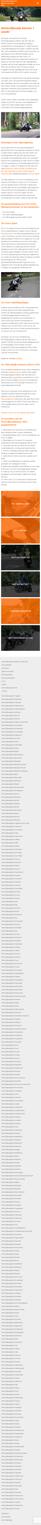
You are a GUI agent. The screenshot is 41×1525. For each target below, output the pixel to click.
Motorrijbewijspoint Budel (10, 813)
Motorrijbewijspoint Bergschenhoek (14, 768)
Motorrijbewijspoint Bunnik (10, 816)
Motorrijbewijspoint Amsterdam (12, 732)
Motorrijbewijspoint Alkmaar (11, 712)
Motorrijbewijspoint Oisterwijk (12, 1215)
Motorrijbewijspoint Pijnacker (11, 1244)
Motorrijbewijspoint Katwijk (11, 1074)
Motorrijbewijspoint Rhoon (10, 1260)
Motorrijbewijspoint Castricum (12, 826)
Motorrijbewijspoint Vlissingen (12, 1407)
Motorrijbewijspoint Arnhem (11, 738)
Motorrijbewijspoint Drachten (11, 882)
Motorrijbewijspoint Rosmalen (12, 1283)
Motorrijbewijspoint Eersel (10, 911)
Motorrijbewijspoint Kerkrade (11, 1081)
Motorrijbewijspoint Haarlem (11, 976)
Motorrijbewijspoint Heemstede (12, 989)
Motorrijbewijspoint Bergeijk (11, 761)
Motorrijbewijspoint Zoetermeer (12, 1495)
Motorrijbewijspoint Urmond (11, 1358)
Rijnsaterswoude (15, 171)
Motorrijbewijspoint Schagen (11, 1293)
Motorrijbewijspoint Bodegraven (12, 790)
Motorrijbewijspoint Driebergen (12, 888)
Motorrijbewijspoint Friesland (11, 941)
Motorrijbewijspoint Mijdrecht (11, 1159)
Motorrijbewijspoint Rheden (11, 1257)
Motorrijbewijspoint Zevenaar (11, 1492)
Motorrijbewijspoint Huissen (11, 1055)
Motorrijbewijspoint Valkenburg (12, 1365)
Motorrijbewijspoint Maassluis (11, 1140)
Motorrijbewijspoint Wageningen (13, 1433)
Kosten (4, 684)
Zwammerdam (7, 174)
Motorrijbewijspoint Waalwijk (11, 1427)
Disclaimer (5, 1513)
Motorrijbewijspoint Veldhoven (12, 1381)
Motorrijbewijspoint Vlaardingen (12, 1397)
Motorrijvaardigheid (8, 678)
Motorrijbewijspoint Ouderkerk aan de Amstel (17, 1231)
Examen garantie (20, 611)
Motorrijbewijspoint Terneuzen (12, 1342)
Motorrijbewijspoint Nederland (12, 699)
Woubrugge (27, 171)
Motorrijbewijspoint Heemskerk (12, 986)
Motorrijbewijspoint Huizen (10, 1058)
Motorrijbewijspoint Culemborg (12, 836)
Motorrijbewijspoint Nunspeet (11, 1205)
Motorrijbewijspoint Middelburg (12, 1153)
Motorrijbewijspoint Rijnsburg (11, 1267)
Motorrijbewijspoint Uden (10, 1352)
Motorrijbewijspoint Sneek (10, 1313)
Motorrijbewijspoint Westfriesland (13, 1446)
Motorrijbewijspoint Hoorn (10, 1045)
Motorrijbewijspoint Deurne (11, 859)
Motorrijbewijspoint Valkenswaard (13, 1368)
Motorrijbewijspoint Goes (10, 960)
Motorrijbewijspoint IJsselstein (12, 1065)
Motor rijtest (20, 584)
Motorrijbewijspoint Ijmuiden (11, 1061)
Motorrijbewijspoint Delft (10, 843)
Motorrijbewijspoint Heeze (10, 1003)
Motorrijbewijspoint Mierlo (10, 1156)
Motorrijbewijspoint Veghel (11, 1378)
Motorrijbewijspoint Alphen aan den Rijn (15, 661)
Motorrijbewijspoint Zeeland (11, 1482)
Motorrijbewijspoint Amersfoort (12, 725)
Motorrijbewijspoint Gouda (10, 967)
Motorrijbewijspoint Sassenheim (12, 1290)
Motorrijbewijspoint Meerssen (11, 1146)
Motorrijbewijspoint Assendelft (12, 745)
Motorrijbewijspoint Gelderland (12, 944)
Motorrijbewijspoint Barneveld (12, 758)
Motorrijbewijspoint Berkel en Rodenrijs (15, 771)
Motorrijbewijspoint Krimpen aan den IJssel (16, 1084)
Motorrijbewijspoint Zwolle (10, 1508)
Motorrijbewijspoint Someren (11, 1319)
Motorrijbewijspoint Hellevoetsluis (13, 1009)
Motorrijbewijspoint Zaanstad (11, 1473)
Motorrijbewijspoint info (9, 688)
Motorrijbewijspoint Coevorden (12, 830)
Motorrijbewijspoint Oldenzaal (12, 1218)
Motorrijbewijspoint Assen (10, 741)
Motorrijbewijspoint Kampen (11, 1071)
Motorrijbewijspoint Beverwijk (11, 777)
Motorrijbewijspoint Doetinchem (12, 872)
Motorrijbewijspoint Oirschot (11, 1211)
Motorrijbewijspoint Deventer (11, 862)
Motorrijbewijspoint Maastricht (12, 1143)
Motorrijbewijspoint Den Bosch (12, 849)
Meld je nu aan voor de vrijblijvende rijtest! (18, 413)
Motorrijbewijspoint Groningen (12, 970)
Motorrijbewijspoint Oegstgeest (12, 1208)
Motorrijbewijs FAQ (20, 638)
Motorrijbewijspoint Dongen (11, 875)
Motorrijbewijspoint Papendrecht (13, 1238)
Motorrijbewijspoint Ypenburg (11, 1466)
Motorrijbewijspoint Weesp (10, 1443)
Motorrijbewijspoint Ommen (11, 1221)
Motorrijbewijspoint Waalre (10, 1424)
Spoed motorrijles (7, 671)
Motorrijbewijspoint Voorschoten (12, 1417)
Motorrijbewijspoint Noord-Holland (13, 1192)
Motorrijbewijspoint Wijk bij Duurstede (14, 1453)
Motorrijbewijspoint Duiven (11, 898)
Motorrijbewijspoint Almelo (11, 715)
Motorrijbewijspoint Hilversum (12, 1025)
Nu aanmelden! (21, 504)
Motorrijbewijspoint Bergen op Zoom (14, 764)
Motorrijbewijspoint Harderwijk (12, 983)
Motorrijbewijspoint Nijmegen (11, 1185)
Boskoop (9, 169)
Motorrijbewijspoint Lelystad (11, 1117)
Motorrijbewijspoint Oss (9, 1224)
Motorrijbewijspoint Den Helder (12, 856)
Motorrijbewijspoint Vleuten (11, 1401)
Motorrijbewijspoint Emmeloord (12, 921)
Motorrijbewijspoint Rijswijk (11, 1273)
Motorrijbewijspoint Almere (11, 719)
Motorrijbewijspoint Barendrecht (12, 754)
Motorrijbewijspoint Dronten (11, 892)
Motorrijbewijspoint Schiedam (11, 1296)
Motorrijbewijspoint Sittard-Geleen (13, 1309)
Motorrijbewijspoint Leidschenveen (13, 1114)
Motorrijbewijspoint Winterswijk (12, 1459)
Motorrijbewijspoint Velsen (10, 1388)
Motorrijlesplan (6, 665)
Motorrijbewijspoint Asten (10, 748)
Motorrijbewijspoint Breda (10, 807)
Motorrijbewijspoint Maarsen (11, 1133)
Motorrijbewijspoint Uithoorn (11, 1355)
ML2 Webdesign (7, 1520)
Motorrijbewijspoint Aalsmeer (11, 702)
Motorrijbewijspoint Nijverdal (11, 1189)
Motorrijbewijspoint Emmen (11, 924)
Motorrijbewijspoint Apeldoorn (12, 735)
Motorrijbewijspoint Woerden (11, 1463)
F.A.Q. (4, 681)
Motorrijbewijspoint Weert (10, 1440)
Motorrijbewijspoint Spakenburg (12, 1322)
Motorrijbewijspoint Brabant (11, 803)
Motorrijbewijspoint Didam (10, 865)
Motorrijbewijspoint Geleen (11, 950)
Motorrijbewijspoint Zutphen (11, 1502)
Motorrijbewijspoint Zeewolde (12, 1486)
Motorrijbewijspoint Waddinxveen (13, 1430)
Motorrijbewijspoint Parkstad (11, 1241)
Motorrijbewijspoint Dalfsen (11, 839)
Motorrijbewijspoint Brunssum (12, 810)
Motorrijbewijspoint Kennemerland (13, 1078)
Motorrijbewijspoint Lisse (10, 1127)
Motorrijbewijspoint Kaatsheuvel (12, 1068)
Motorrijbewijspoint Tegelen (11, 696)
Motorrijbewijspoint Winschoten (12, 1456)
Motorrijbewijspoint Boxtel (10, 800)
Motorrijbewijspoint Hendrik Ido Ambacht (15, 1016)
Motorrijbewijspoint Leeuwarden (12, 1100)
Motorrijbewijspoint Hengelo (11, 1019)
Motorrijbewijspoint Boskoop (11, 797)
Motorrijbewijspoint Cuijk (10, 833)
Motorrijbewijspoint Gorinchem (12, 963)
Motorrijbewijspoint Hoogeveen (12, 1038)
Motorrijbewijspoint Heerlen (11, 999)
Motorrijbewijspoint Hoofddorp (12, 1035)
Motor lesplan (20, 557)
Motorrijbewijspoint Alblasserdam (13, 706)
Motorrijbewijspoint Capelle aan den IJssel (15, 823)
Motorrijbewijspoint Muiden (11, 1162)
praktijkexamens (14, 372)
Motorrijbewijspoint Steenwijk (11, 1335)
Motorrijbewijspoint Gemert (11, 954)
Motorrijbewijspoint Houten (11, 1051)
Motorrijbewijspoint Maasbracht (12, 1136)
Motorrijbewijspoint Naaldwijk (11, 1166)
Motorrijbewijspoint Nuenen (11, 1202)
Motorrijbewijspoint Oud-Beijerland (13, 1228)
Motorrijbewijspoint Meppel (11, 1149)
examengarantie (7, 399)
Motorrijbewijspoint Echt (10, 901)
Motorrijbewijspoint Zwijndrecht (12, 1505)
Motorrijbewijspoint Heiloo (10, 1006)
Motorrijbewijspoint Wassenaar (12, 1437)
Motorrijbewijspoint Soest (10, 1316)
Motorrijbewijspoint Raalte (10, 1254)
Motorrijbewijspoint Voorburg (11, 1414)
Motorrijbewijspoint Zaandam (11, 1469)
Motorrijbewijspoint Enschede (11, 927)
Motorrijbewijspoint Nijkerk (10, 1182)
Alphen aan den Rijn (9, 3)
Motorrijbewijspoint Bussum (11, 820)
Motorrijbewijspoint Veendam (11, 1371)
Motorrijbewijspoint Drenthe (11, 885)
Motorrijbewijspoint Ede (9, 905)
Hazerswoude (18, 169)
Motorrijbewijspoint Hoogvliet (11, 1042)
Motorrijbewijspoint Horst (10, 1048)
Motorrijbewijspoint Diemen (11, 869)
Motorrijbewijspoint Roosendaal (12, 1280)
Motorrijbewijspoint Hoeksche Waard (14, 1029)
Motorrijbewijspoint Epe (9, 931)
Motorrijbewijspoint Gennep (11, 957)
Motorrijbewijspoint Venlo (10, 1391)
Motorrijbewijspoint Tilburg (11, 1349)
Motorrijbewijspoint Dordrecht (12, 879)
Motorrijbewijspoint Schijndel (11, 1300)
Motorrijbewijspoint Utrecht (11, 1362)
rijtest (10, 234)
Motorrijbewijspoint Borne (10, 794)
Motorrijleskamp (7, 675)
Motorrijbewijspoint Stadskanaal (12, 1329)
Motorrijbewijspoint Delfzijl (10, 846)
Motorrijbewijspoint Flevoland (11, 937)
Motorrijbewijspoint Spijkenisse (12, 1326)
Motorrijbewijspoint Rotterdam (12, 1286)
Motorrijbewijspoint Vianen (10, 1394)
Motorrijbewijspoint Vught (10, 1420)
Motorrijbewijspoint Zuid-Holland (12, 1499)
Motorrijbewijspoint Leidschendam (13, 1110)
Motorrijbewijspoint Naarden (11, 1169)
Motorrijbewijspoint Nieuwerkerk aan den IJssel (17, 1176)
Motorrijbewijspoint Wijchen (11, 1450)
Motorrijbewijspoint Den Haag (11, 852)
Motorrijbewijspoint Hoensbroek (12, 1032)
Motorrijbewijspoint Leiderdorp (12, 1107)
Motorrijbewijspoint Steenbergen (13, 1332)
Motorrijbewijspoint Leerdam (11, 1097)
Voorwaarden (6, 1517)
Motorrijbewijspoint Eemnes (11, 908)
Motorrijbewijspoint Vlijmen (11, 1404)
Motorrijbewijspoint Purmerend (12, 1247)
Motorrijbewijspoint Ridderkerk (12, 1264)
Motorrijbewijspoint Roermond (12, 1277)
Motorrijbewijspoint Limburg (11, 1123)
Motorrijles (5, 668)
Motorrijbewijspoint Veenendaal (12, 1375)
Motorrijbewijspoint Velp (10, 1384)
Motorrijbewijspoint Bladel (10, 784)
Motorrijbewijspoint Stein (10, 1339)
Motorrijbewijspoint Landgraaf (11, 1091)
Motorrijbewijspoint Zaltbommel (12, 1476)
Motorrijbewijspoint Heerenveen (12, 993)
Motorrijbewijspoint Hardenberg (12, 980)
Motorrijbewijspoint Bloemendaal (13, 787)
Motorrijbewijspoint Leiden (10, 1104)
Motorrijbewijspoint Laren (10, 1094)
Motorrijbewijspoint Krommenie (12, 1087)
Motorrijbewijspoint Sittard (10, 1306)
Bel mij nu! (20, 530)
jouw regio (34, 174)
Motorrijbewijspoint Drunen (11, 895)
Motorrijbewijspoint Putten (10, 1251)
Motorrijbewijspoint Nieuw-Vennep (13, 1179)
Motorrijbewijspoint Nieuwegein (12, 1172)
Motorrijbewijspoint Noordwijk (12, 1195)
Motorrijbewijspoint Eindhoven (12, 914)
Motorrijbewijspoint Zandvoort (12, 1479)
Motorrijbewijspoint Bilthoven (11, 781)
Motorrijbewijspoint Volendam (12, 1411)
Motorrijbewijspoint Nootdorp (11, 1198)
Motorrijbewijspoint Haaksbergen (13, 973)
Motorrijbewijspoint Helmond (11, 1012)
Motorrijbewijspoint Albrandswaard (13, 709)
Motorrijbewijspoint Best (10, 774)
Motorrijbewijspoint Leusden (11, 1120)
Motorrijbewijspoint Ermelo (11, 934)
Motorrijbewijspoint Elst (9, 918)
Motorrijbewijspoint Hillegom (11, 1022)
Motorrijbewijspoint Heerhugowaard (14, 996)
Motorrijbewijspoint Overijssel (11, 1234)
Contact (4, 691)
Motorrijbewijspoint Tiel (9, 1345)
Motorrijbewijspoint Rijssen (10, 1270)
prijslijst (19, 358)
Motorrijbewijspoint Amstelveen (12, 728)
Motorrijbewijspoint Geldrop (11, 947)
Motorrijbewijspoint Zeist (10, 1489)
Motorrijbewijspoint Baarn (10, 751)
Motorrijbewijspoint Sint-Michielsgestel (14, 1303)
